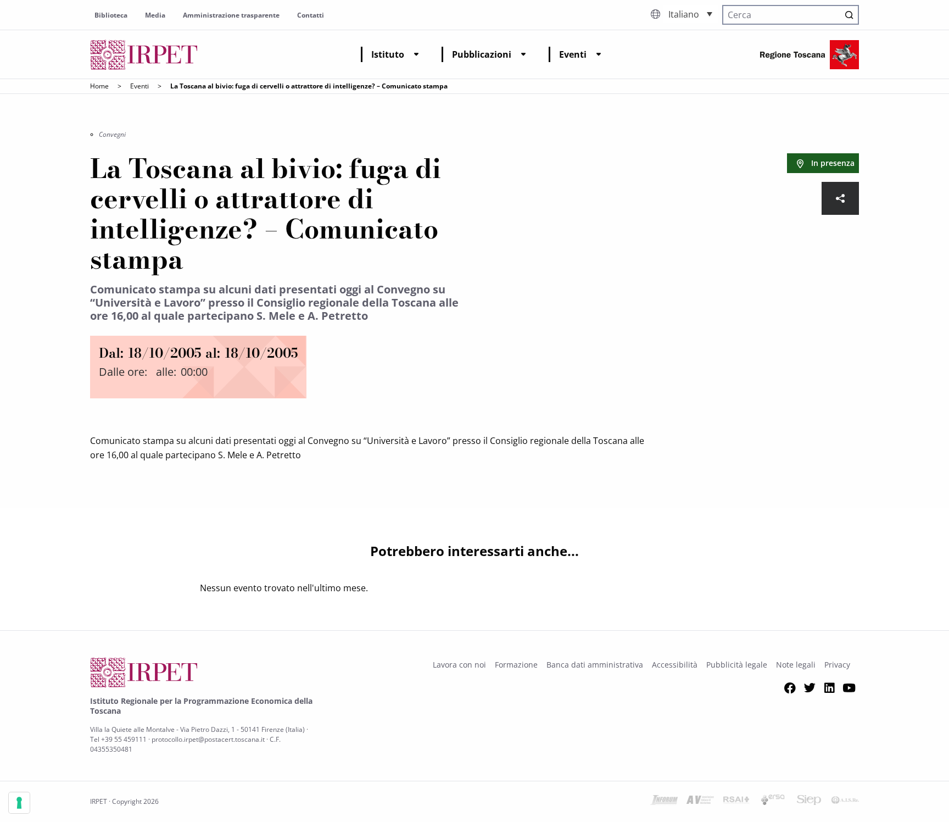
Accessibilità (674, 664)
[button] (690, 14)
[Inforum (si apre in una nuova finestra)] (664, 802)
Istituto (387, 54)
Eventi (573, 54)
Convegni (112, 134)
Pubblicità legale (736, 664)
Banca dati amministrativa (594, 664)
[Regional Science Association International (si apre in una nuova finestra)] (736, 802)
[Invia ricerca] (849, 15)
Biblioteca (110, 15)
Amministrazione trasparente (231, 15)
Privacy (837, 664)
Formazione (516, 664)
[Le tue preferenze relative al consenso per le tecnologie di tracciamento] (19, 802)
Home (99, 86)
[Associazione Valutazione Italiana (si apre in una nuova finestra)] (700, 802)
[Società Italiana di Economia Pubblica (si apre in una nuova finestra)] (809, 802)
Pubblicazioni (481, 54)
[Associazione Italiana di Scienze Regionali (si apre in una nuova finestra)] (845, 802)
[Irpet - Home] (144, 55)
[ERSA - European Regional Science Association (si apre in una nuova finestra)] (772, 802)
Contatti (310, 15)
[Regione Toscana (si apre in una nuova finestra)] (809, 55)
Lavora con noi (459, 664)
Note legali (796, 664)
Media (155, 15)
